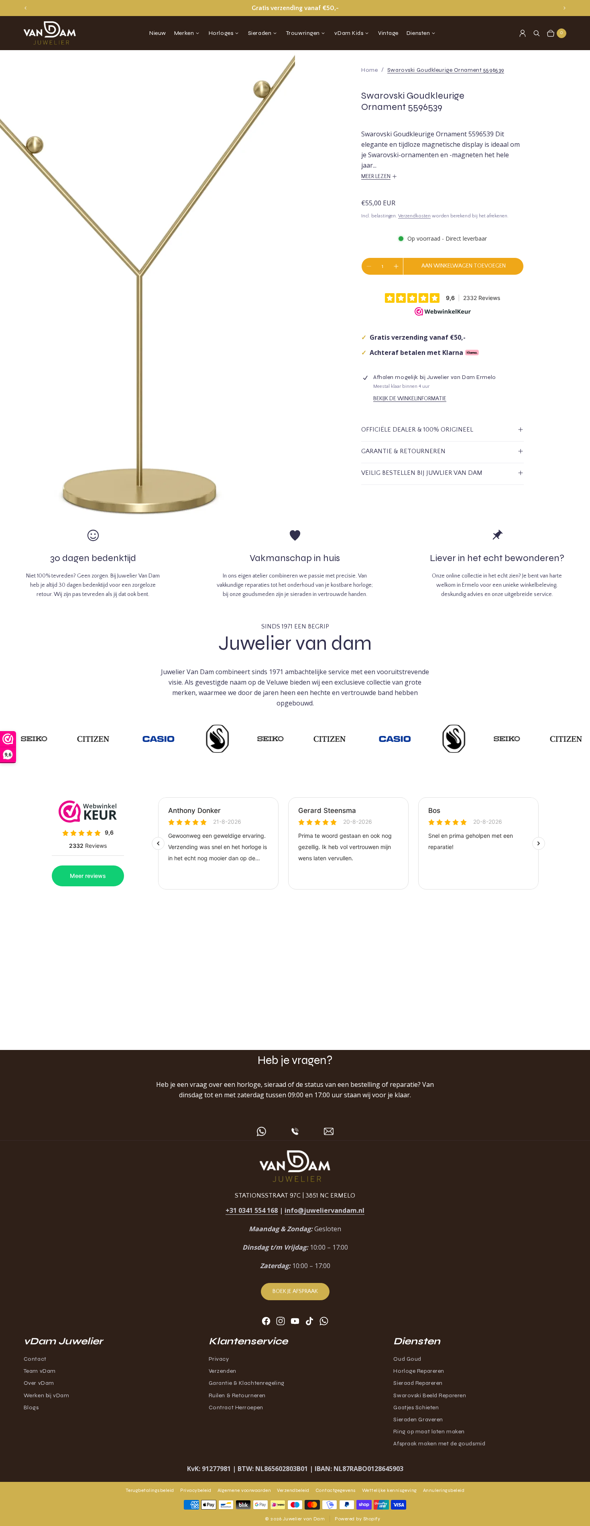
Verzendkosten (414, 216)
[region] (295, 8)
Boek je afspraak (295, 1291)
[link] (445, 70)
